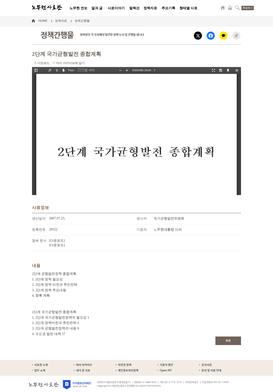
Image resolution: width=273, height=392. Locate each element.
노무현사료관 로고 (47, 7)
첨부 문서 (39, 240)
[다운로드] (57, 240)
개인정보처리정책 (128, 370)
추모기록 (168, 8)
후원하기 (248, 7)
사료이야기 (116, 8)
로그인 (230, 7)
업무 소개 (39, 370)
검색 (237, 7)
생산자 (141, 218)
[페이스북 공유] (211, 36)
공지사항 (207, 365)
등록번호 (39, 229)
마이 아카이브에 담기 (53, 62)
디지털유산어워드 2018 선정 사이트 (77, 384)
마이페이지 (223, 7)
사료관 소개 (41, 365)
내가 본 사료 (83, 370)
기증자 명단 (166, 365)
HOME (42, 20)
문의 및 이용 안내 (211, 370)
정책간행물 (82, 20)
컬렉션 (134, 8)
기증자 (141, 229)
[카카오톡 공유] (223, 36)
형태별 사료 (188, 8)
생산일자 (39, 218)
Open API (165, 370)
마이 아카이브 (84, 365)
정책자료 (150, 8)
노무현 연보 (78, 8)
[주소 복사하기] (236, 36)
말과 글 (97, 8)
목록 (228, 340)
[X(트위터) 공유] (198, 36)
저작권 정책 (124, 365)
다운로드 (35, 62)
